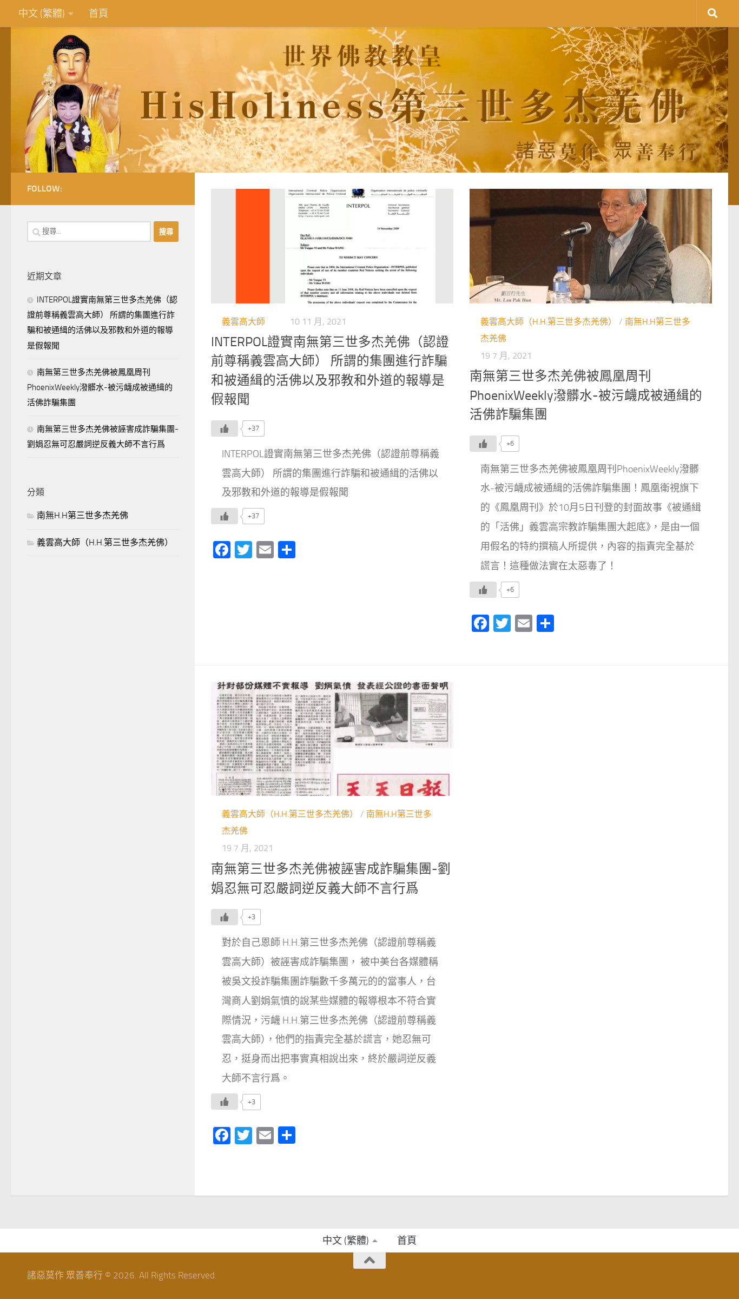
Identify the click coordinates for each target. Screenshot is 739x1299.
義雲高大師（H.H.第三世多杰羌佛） (548, 321)
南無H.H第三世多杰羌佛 (82, 515)
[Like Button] (224, 428)
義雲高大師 (243, 321)
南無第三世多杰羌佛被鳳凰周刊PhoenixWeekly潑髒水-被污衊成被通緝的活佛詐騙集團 (586, 395)
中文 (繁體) (41, 13)
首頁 (98, 13)
